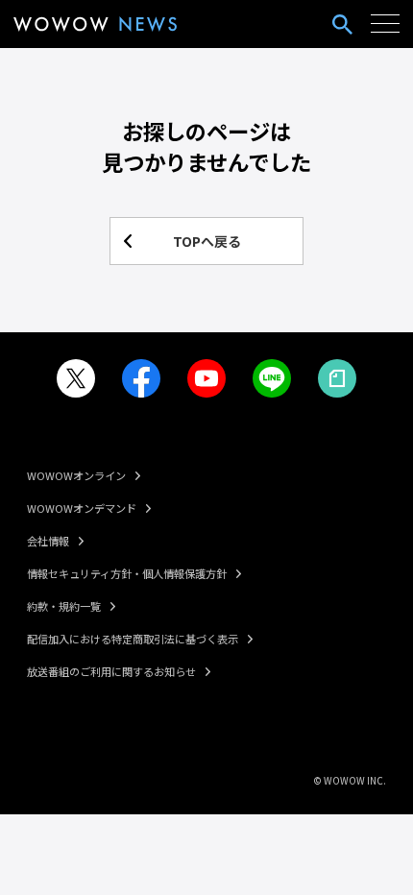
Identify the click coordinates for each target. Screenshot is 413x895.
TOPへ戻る (207, 241)
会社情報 (48, 540)
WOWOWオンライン (76, 475)
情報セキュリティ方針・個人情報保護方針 (127, 573)
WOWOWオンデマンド (81, 508)
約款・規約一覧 (64, 606)
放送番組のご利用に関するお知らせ (111, 671)
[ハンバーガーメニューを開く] (385, 24)
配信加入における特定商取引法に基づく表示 (132, 638)
